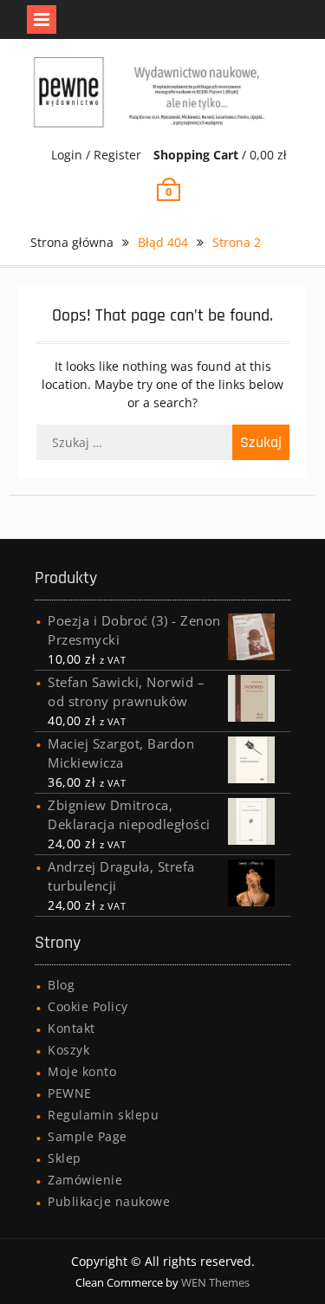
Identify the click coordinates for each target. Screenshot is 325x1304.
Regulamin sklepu (103, 1114)
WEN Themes (215, 1282)
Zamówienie (85, 1179)
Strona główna (72, 242)
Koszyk (68, 1049)
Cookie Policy (88, 1006)
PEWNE (70, 1093)
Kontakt (71, 1028)
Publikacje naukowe (109, 1201)
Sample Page (87, 1136)
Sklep (64, 1158)
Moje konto (82, 1071)
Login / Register (96, 154)
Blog (61, 984)
